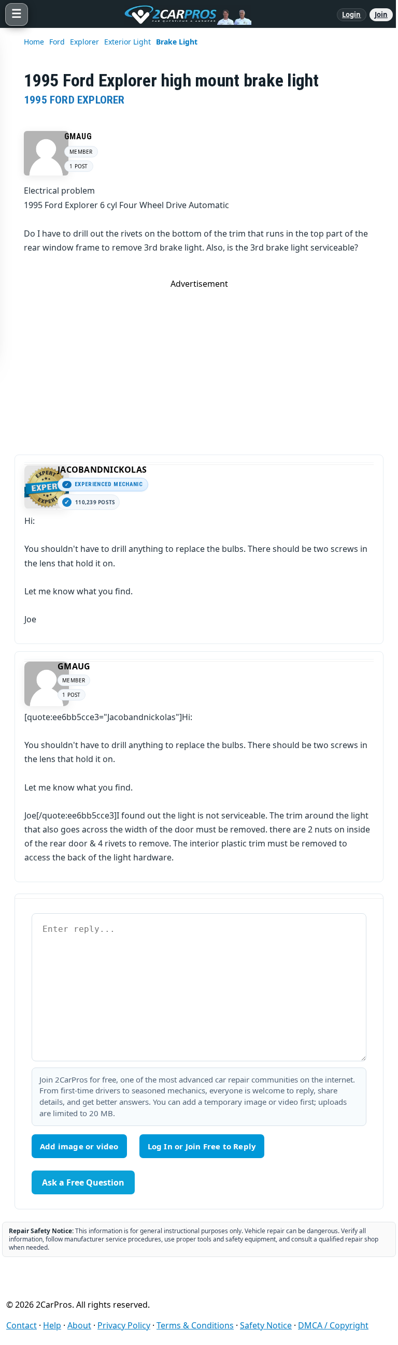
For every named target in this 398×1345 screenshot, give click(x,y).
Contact (21, 1325)
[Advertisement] (199, 361)
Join (381, 14)
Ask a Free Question (83, 1182)
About (79, 1325)
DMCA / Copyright (333, 1325)
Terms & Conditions (195, 1325)
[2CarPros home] (182, 14)
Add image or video (79, 1146)
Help (52, 1325)
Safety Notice (266, 1325)
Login (351, 14)
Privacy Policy (123, 1325)
